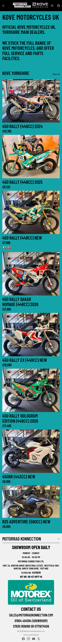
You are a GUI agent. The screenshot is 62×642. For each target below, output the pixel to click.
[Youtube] (33, 639)
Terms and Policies (31, 635)
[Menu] (3, 5)
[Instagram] (28, 639)
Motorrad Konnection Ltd (34, 631)
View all (56, 74)
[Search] (52, 5)
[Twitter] (38, 639)
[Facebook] (23, 639)
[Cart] (58, 5)
